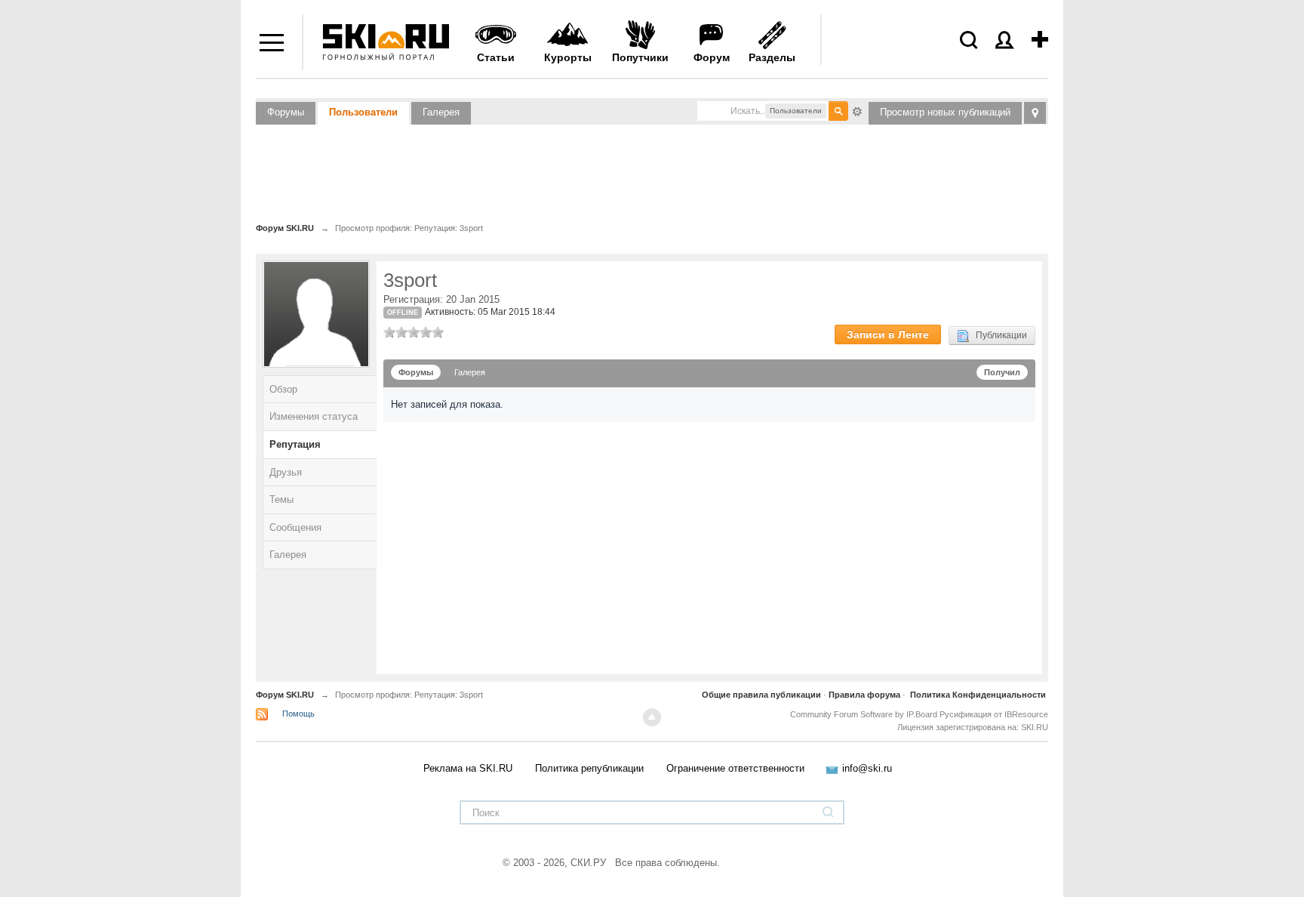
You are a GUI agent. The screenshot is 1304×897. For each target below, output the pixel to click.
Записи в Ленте (888, 334)
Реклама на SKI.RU (467, 768)
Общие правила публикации (761, 694)
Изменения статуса (313, 416)
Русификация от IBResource (992, 714)
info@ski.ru (867, 768)
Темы (281, 499)
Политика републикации (589, 768)
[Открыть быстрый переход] (1035, 113)
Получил (1002, 372)
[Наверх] (652, 717)
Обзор (283, 389)
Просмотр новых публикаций (945, 112)
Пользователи (363, 112)
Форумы (285, 112)
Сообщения (295, 527)
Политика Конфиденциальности (978, 694)
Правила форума (864, 694)
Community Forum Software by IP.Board (863, 714)
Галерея (441, 112)
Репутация (295, 444)
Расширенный (857, 110)
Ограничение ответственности (735, 768)
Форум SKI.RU (285, 694)
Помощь (298, 713)
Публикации (998, 335)
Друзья (285, 472)
